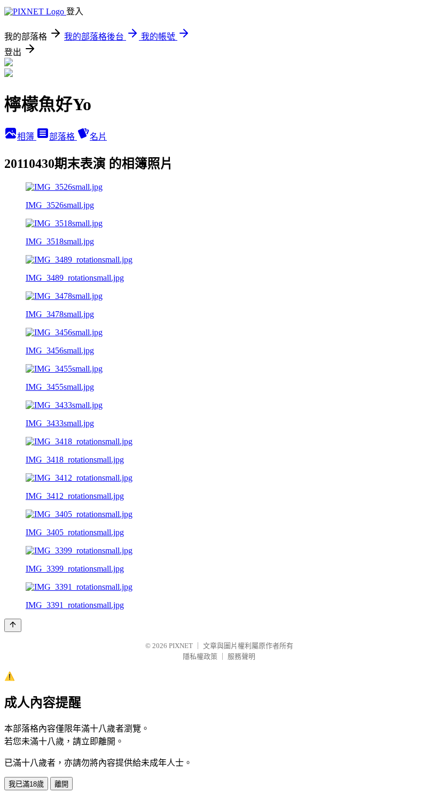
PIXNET (181, 646)
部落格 (63, 136)
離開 (61, 784)
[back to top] (12, 625)
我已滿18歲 (26, 784)
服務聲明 (241, 656)
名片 (98, 136)
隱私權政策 (200, 656)
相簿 (26, 136)
